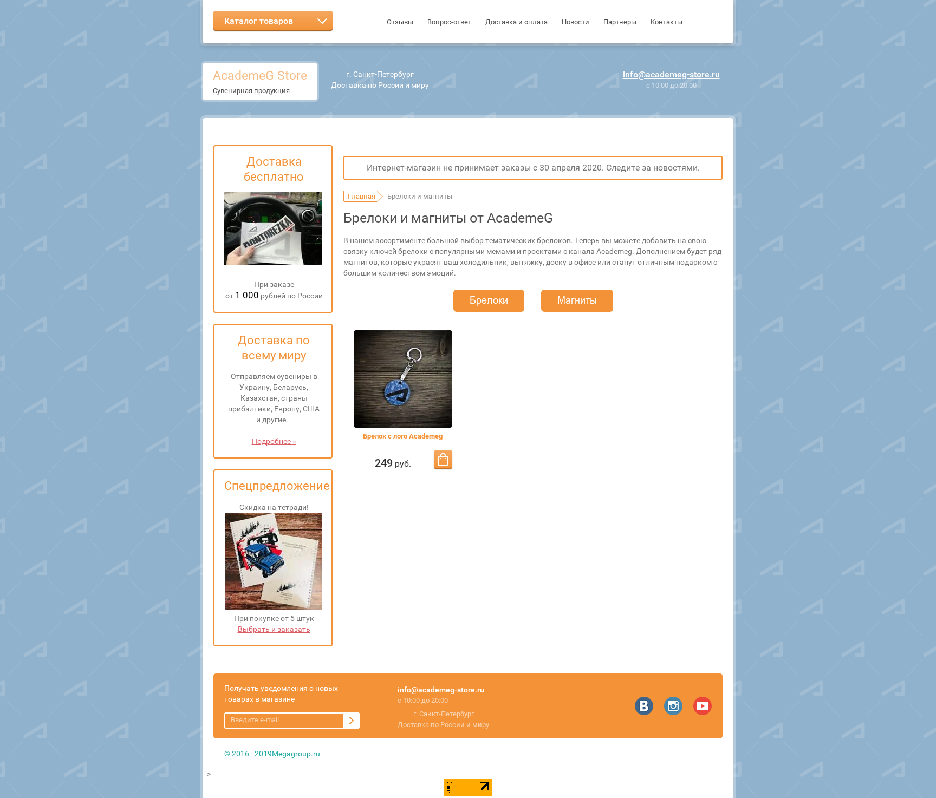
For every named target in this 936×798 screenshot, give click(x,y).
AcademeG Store (260, 75)
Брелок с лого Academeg (403, 436)
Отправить (351, 720)
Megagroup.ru (296, 753)
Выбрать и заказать (274, 629)
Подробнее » (274, 441)
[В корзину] (443, 459)
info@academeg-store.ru (671, 74)
